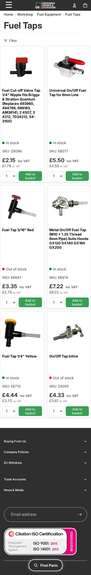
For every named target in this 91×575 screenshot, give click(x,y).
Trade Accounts (15, 479)
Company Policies (16, 452)
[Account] (74, 5)
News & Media (14, 490)
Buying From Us (15, 441)
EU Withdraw (13, 463)
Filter (13, 41)
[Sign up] (80, 514)
